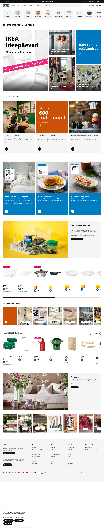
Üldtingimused (74, 479)
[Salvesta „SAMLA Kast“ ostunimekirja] (7, 289)
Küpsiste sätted (8, 523)
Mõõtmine (34, 461)
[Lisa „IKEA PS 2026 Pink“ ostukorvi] (82, 359)
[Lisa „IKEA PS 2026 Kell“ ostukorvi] (35, 359)
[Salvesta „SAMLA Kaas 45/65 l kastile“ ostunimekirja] (22, 289)
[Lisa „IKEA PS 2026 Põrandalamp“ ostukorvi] (19, 359)
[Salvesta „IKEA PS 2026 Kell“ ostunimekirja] (38, 359)
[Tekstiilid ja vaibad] (86, 423)
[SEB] (34, 473)
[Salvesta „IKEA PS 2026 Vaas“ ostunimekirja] (53, 359)
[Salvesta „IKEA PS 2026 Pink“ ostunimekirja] (84, 359)
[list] (52, 14)
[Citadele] (26, 473)
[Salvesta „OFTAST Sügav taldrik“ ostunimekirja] (69, 289)
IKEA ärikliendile (71, 458)
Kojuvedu (34, 447)
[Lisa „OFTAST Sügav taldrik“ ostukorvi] (66, 289)
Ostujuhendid (53, 461)
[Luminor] (38, 473)
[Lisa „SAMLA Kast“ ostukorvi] (4, 289)
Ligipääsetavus (67, 479)
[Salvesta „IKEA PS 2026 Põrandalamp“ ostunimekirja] (22, 359)
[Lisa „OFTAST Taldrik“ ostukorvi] (82, 289)
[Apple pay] (41, 473)
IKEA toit (69, 454)
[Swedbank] (30, 473)
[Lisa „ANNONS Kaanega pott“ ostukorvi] (35, 290)
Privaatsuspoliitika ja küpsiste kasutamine (85, 479)
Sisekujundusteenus (36, 458)
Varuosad (52, 463)
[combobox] (63, 5)
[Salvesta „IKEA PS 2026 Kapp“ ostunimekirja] (69, 359)
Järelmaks (34, 452)
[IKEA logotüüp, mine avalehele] (6, 5)
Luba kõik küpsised (8, 520)
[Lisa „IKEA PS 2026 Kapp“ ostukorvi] (66, 359)
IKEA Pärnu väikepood (89, 452)
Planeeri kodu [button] (31, 5)
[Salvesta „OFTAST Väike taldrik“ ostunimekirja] (100, 289)
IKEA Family (70, 461)
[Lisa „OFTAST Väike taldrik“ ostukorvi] (97, 289)
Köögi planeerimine (36, 454)
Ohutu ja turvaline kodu (72, 452)
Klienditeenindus (54, 447)
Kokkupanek (34, 463)
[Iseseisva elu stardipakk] (35, 239)
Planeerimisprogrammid (55, 452)
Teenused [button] (39, 5)
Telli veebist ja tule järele (37, 449)
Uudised (69, 456)
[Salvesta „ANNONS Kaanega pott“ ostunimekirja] (38, 290)
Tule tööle (70, 465)
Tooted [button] (13, 5)
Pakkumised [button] (24, 5)
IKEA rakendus (71, 463)
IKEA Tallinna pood (88, 447)
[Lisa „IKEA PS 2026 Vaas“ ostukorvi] (50, 359)
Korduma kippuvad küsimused (56, 449)
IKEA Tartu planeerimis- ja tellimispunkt (92, 449)
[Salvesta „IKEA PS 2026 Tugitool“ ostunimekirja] (7, 362)
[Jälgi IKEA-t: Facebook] (4, 473)
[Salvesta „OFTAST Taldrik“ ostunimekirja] (84, 289)
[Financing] (15, 473)
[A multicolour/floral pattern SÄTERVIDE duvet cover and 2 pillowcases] (86, 316)
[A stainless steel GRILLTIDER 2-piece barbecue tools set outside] (25, 423)
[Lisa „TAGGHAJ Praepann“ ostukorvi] (50, 290)
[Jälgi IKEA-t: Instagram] (7, 473)
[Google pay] (45, 473)
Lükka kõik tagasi (19, 520)
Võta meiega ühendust (97, 479)
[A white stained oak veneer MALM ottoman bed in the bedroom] (70, 316)
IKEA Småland (70, 449)
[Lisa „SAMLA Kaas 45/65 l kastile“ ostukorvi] (19, 289)
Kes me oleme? (71, 447)
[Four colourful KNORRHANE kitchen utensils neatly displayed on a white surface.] (55, 423)
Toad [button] (18, 5)
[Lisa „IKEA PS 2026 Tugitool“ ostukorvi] (4, 362)
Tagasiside (53, 456)
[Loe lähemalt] (35, 391)
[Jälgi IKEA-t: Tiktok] (12, 473)
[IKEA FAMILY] (88, 47)
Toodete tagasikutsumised (56, 454)
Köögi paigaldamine (36, 456)
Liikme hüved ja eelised (7, 450)
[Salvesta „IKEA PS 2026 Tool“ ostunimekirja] (97, 360)
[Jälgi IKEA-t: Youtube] (9, 473)
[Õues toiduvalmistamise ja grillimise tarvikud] (40, 423)
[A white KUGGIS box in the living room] (55, 316)
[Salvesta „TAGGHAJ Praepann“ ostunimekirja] (53, 290)
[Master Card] (19, 473)
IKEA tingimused (54, 458)
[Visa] (23, 473)
